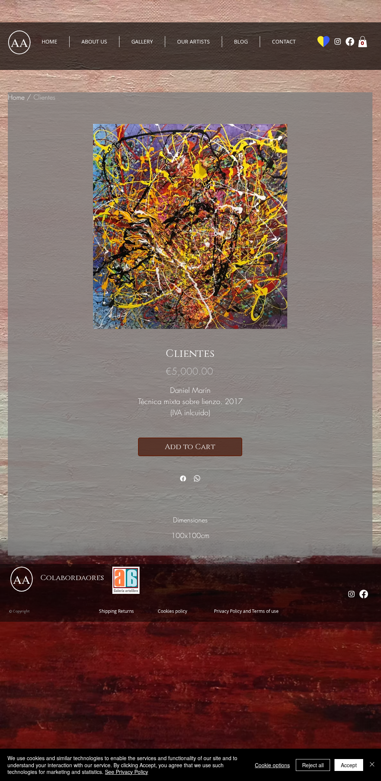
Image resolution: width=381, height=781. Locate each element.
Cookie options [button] (272, 765)
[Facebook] (350, 41)
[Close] (372, 765)
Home (16, 97)
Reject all (313, 765)
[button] (362, 41)
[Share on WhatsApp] (197, 478)
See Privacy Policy (126, 771)
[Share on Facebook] (183, 478)
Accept (349, 765)
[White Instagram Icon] (337, 41)
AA (19, 42)
